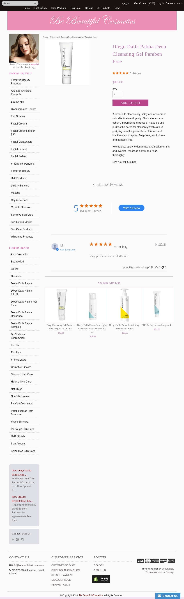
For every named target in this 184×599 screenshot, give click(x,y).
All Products (103, 8)
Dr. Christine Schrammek (18, 336)
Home (27, 8)
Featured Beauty (20, 170)
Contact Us (169, 595)
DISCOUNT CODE (61, 579)
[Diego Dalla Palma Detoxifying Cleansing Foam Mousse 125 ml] (93, 304)
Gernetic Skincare (21, 367)
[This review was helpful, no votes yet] (156, 267)
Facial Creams (19, 123)
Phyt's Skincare (19, 421)
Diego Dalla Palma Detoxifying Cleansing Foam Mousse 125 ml (92, 328)
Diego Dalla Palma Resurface (21, 314)
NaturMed (16, 389)
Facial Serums (19, 149)
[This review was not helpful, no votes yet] (163, 267)
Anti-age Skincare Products (21, 92)
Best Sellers (40, 8)
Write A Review (131, 208)
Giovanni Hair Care (22, 374)
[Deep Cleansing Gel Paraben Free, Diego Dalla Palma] (61, 304)
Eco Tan (15, 345)
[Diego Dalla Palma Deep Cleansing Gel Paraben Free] (67, 62)
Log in (161, 3)
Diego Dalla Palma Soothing (21, 325)
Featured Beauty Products (20, 81)
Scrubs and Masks (21, 222)
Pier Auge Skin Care (22, 429)
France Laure (18, 359)
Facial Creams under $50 (23, 132)
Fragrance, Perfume (22, 163)
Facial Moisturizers (21, 141)
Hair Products (18, 178)
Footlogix (16, 352)
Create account (174, 3)
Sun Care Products (22, 229)
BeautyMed (17, 261)
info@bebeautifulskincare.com (28, 565)
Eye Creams (18, 116)
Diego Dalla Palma (21, 283)
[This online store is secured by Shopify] (101, 582)
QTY (114, 89)
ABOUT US (100, 570)
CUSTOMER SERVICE (63, 565)
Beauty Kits (17, 101)
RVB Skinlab (18, 436)
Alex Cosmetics (19, 254)
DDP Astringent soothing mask (156, 325)
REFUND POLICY (60, 584)
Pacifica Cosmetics (21, 403)
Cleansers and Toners (23, 109)
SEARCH (99, 565)
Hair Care (75, 8)
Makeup (89, 8)
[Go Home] (92, 27)
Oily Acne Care (19, 200)
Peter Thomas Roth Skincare (22, 412)
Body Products (58, 8)
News (117, 8)
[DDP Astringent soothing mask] (157, 304)
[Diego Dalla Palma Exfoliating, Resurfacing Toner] (125, 304)
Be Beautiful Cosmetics (91, 595)
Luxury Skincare (20, 185)
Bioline (15, 269)
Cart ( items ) (144, 3)
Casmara (16, 276)
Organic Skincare (21, 207)
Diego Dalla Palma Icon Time (24, 303)
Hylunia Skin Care (21, 381)
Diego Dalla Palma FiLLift (21, 292)
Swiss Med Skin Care (23, 451)
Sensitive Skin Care (22, 214)
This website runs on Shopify (159, 572)
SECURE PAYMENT (62, 575)
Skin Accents (18, 443)
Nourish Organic (20, 396)
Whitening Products (22, 236)
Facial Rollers (18, 156)
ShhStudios (167, 568)
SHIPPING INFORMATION (65, 570)
